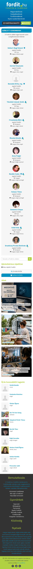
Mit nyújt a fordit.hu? (16, 493)
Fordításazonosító (12, 23)
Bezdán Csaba (14, 174)
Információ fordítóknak (16, 491)
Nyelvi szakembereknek (16, 18)
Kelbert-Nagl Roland (15, 48)
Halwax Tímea (16, 192)
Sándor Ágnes (14, 403)
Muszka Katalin (15, 138)
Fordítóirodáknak (16, 16)
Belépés (26, 23)
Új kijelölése (17, 271)
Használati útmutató (16, 496)
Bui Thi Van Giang (15, 413)
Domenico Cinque (16, 209)
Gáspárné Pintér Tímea (17, 420)
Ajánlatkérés (17, 275)
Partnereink (16, 508)
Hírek (3, 280)
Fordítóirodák (16, 514)
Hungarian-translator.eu (16, 516)
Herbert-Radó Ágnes (16, 447)
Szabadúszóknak (16, 14)
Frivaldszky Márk (15, 120)
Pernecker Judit (15, 466)
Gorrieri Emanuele (16, 66)
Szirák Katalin (14, 385)
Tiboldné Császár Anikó (15, 102)
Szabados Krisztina (16, 394)
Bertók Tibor (14, 429)
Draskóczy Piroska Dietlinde (15, 245)
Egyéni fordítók (16, 510)
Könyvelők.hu (21, 563)
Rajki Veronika (14, 438)
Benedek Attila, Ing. (15, 84)
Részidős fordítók (16, 512)
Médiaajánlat (16, 506)
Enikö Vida (15, 227)
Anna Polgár (16, 156)
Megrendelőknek (16, 11)
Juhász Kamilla (14, 456)
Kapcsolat (16, 504)
